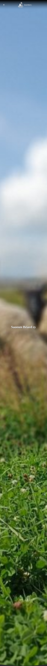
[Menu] (4, 4)
